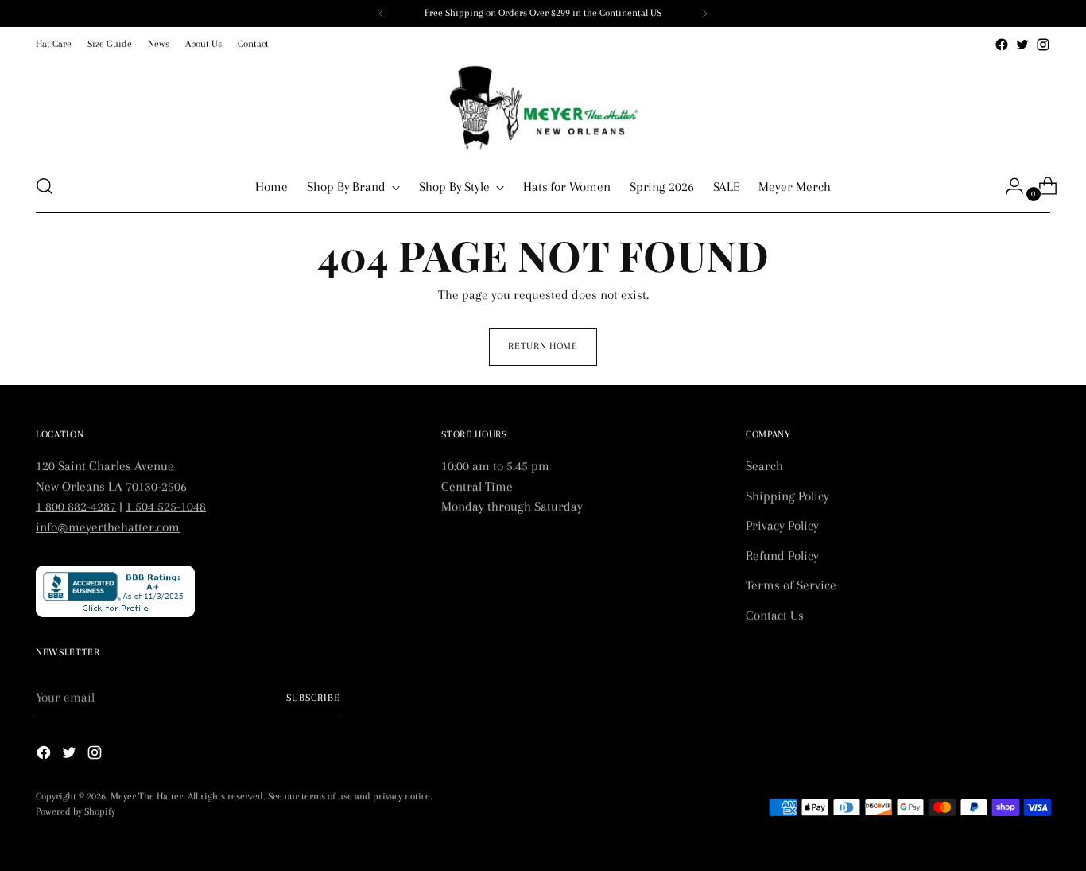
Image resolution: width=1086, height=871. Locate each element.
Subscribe (313, 697)
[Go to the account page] (1008, 186)
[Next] (704, 13)
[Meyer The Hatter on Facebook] (1002, 44)
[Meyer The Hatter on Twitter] (1022, 44)
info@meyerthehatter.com (108, 527)
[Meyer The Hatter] (543, 107)
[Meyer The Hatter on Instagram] (1043, 44)
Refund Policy (782, 555)
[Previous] (381, 13)
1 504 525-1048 (166, 506)
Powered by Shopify (75, 811)
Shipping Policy (787, 496)
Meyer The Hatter (147, 796)
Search (764, 465)
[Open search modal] (44, 186)
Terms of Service (791, 585)
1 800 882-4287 (76, 506)
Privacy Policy (782, 525)
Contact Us (775, 615)
